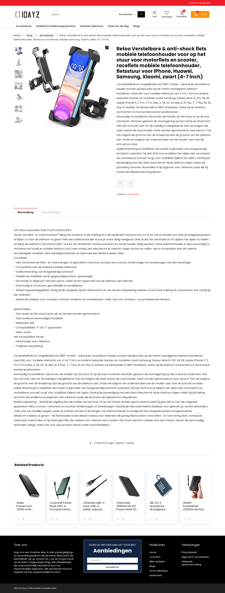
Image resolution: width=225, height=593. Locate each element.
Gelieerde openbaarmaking (191, 563)
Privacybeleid (189, 552)
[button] (107, 47)
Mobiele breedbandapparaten (56, 26)
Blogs (136, 26)
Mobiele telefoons (91, 26)
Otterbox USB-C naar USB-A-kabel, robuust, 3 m (94, 508)
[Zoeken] (141, 14)
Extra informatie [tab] (51, 212)
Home (17, 35)
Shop (29, 35)
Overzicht (155, 557)
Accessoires (23, 26)
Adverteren (155, 575)
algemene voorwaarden (195, 557)
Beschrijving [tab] (25, 212)
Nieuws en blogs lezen (200, 2)
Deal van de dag (118, 26)
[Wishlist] (167, 13)
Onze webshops (158, 570)
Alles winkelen (157, 561)
